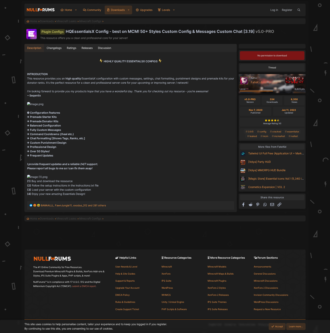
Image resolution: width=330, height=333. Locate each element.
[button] (75, 10)
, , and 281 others (73, 205)
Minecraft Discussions (265, 280)
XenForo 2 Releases (218, 294)
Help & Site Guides (125, 273)
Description (34, 47)
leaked (253, 136)
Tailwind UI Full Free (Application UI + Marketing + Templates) (286, 153)
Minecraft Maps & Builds (221, 273)
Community (94, 9)
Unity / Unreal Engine (173, 302)
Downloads (118, 9)
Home (68, 9)
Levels (166, 9)
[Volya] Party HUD (259, 161)
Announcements (262, 266)
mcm (265, 136)
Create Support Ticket (127, 309)
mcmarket (279, 136)
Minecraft (167, 266)
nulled (294, 136)
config (263, 131)
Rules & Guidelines (125, 302)
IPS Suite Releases (218, 309)
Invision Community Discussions (271, 294)
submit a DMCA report (84, 286)
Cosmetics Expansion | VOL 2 (266, 187)
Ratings (71, 47)
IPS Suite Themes (217, 302)
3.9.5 (250, 131)
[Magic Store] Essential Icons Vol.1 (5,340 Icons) (278, 178)
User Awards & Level (126, 266)
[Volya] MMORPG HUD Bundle (267, 170)
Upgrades (146, 9)
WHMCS (166, 294)
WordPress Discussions (266, 302)
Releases (87, 47)
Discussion (104, 47)
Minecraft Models (217, 266)
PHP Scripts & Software (174, 309)
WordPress (167, 287)
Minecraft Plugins (217, 280)
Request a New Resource (267, 309)
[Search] (298, 10)
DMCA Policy (122, 294)
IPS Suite (166, 280)
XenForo (166, 273)
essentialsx (293, 131)
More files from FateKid (272, 146)
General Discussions (265, 273)
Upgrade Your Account (127, 287)
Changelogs (54, 47)
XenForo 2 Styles (217, 287)
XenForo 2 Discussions (266, 287)
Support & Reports (125, 280)
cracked (276, 131)
